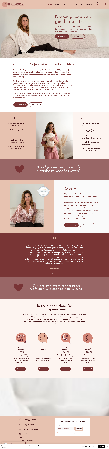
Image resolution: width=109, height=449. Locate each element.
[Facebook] (24, 434)
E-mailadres (60, 425)
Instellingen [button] (84, 446)
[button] (97, 3)
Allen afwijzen (92, 446)
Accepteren (101, 446)
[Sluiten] (107, 446)
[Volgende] (104, 254)
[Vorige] (4, 254)
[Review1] (52, 273)
